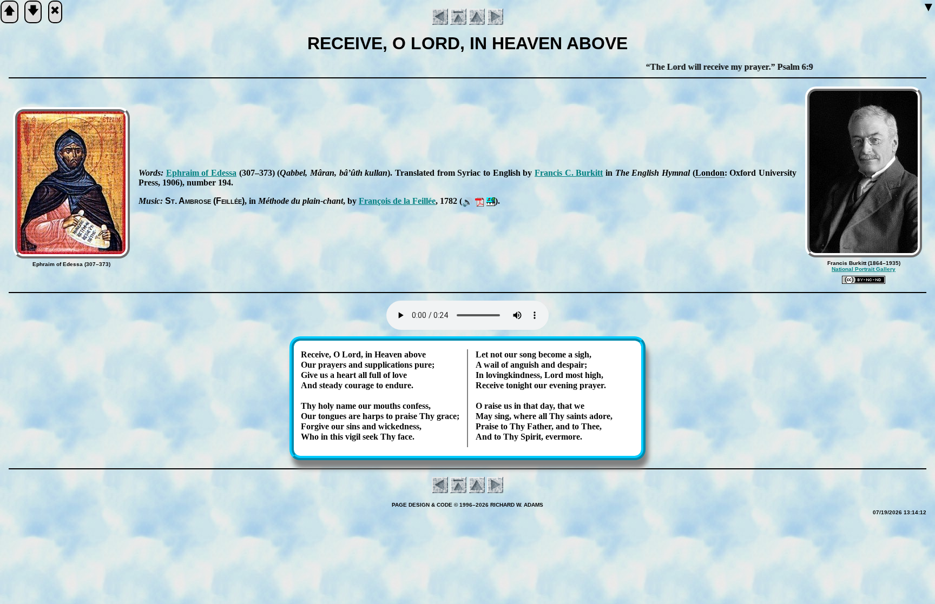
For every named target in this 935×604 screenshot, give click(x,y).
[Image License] (863, 280)
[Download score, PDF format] (479, 200)
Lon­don (710, 172)
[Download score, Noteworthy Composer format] (490, 200)
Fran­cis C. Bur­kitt (569, 172)
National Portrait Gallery (864, 269)
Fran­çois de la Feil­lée (397, 200)
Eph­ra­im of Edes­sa (201, 172)
